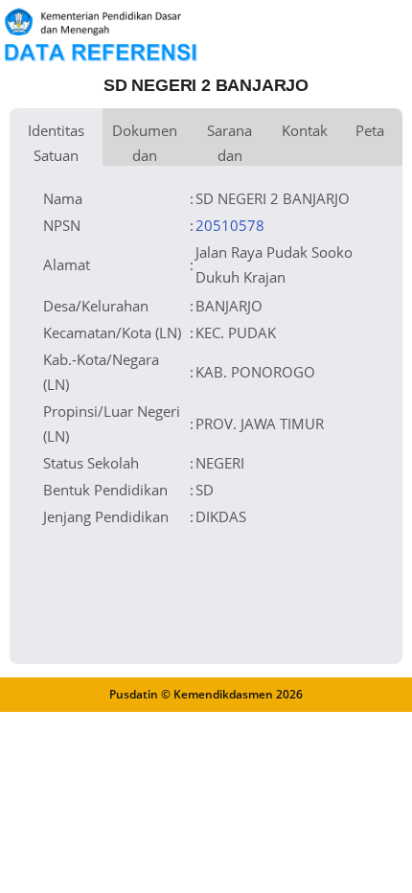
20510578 (229, 225)
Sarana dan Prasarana (229, 143)
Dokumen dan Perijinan (144, 143)
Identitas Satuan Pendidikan (56, 143)
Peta (369, 130)
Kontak (305, 130)
